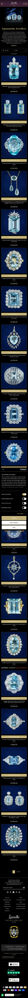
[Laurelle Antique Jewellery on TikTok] (19, 892)
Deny (14, 527)
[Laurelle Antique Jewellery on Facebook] (10, 892)
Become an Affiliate (20, 908)
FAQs (21, 902)
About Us (7, 897)
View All (18, 871)
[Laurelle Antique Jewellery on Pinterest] (16, 892)
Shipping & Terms (7, 899)
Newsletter (7, 902)
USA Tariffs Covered (19, 946)
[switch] (24, 499)
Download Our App (21, 906)
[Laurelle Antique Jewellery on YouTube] (13, 892)
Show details (20, 513)
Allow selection (14, 522)
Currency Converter (20, 899)
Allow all (14, 518)
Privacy (20, 897)
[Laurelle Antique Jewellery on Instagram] (7, 892)
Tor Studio (17, 995)
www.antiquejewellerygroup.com (14, 884)
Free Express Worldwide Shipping (14, 948)
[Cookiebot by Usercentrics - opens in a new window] (20, 469)
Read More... (14, 45)
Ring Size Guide (7, 906)
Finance (7, 908)
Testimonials (7, 904)
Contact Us (7, 910)
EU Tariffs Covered (9, 946)
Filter (7, 50)
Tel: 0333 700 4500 (20, 904)
